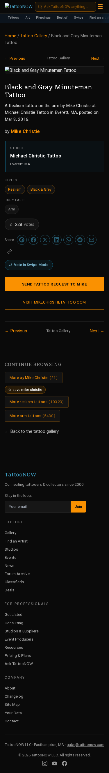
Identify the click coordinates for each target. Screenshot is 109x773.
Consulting (14, 622)
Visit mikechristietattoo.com (54, 302)
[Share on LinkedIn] (57, 240)
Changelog (14, 696)
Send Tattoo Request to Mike (54, 284)
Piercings (43, 17)
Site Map (12, 704)
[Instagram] (44, 763)
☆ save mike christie (25, 389)
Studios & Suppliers (22, 631)
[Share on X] (45, 240)
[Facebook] (64, 763)
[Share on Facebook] (33, 240)
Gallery (10, 532)
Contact (12, 721)
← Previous (15, 58)
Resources (14, 647)
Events (10, 557)
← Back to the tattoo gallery (32, 431)
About (10, 688)
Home (10, 35)
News (9, 565)
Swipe (78, 17)
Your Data (13, 712)
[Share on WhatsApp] (68, 240)
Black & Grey (41, 189)
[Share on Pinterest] (22, 240)
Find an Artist (16, 541)
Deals (9, 590)
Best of (62, 17)
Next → (97, 58)
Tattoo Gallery (33, 35)
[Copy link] (10, 251)
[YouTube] (54, 763)
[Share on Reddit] (80, 240)
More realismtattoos (37, 401)
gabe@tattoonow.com (85, 744)
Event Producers (19, 639)
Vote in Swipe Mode (29, 265)
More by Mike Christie (34, 377)
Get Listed (13, 614)
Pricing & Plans (18, 655)
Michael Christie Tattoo (35, 156)
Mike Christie (25, 131)
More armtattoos (32, 415)
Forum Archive (17, 573)
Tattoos (13, 17)
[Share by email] (92, 240)
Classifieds (14, 581)
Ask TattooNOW (19, 663)
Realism (15, 189)
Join (78, 506)
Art (28, 17)
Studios (11, 549)
